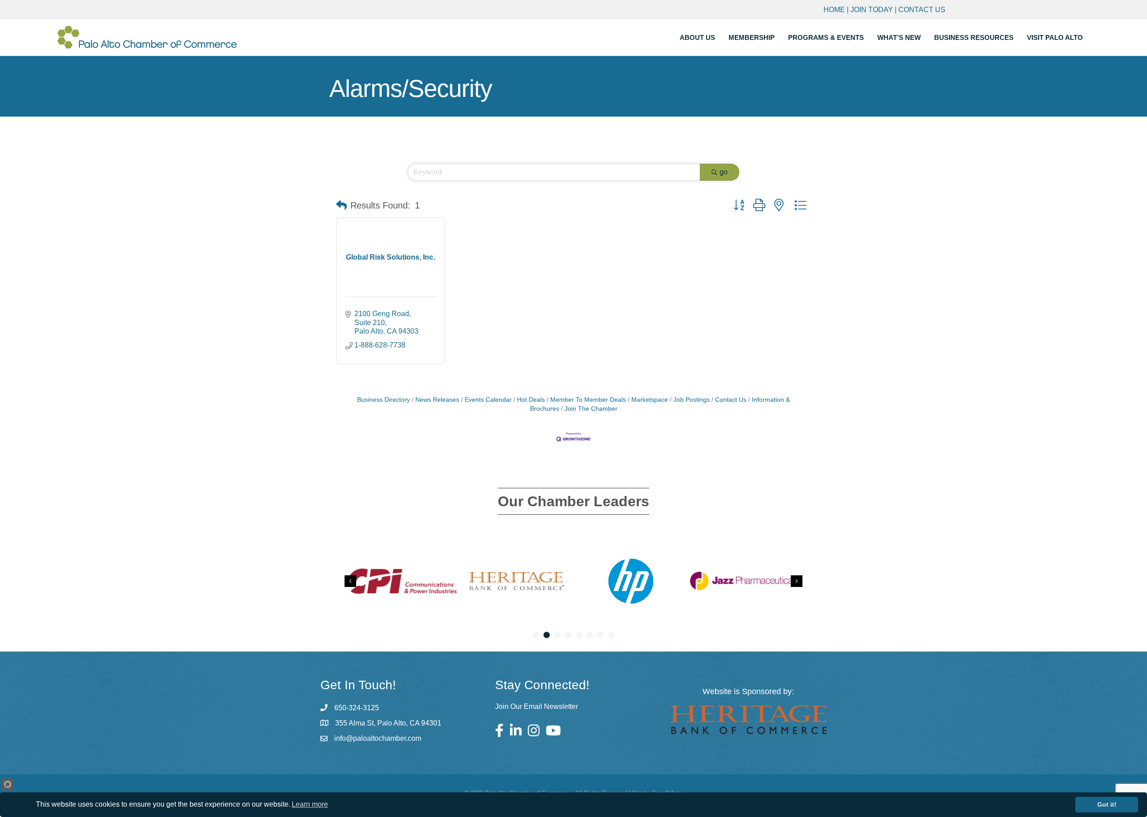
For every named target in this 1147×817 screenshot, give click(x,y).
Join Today (871, 9)
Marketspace (649, 399)
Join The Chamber (591, 408)
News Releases (437, 399)
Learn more (310, 804)
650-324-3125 (356, 708)
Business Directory (383, 399)
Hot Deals (531, 399)
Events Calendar (488, 399)
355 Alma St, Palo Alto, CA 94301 (388, 723)
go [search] (724, 172)
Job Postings (691, 399)
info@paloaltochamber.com (377, 738)
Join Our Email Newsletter (536, 706)
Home (834, 9)
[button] (341, 205)
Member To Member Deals (588, 399)
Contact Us (921, 9)
